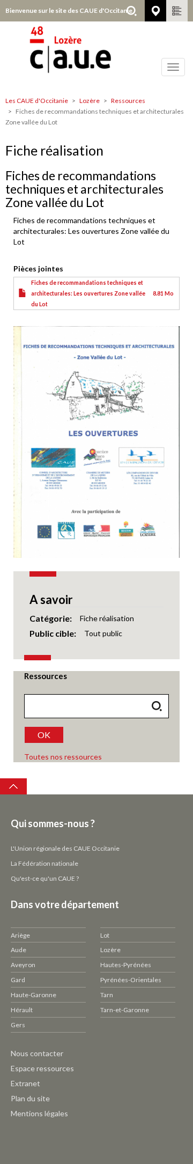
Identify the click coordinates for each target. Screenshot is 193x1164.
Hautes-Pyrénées (125, 965)
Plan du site (30, 1098)
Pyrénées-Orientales (130, 980)
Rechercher (131, 10)
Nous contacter (37, 1053)
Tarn (106, 995)
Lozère (89, 101)
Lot (104, 935)
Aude (18, 950)
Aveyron (23, 965)
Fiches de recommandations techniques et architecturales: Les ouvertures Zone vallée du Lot (88, 293)
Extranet (25, 1083)
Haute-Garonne (33, 995)
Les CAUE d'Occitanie (36, 101)
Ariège (20, 935)
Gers (18, 1025)
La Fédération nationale (44, 863)
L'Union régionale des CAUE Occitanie (65, 848)
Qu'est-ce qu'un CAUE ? (45, 878)
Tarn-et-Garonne (124, 1010)
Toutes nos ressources (63, 756)
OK (44, 735)
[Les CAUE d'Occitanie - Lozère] (96, 56)
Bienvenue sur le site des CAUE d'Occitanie (68, 10)
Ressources (128, 101)
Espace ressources (42, 1068)
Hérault (22, 1010)
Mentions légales (39, 1113)
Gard (18, 980)
